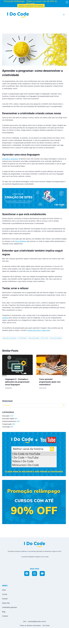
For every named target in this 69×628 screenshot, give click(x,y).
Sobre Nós (6, 603)
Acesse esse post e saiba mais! (38, 330)
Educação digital (34, 338)
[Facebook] (26, 573)
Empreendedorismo (9, 421)
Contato (5, 616)
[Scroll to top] (51, 625)
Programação (7, 424)
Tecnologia (6, 427)
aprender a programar (9, 338)
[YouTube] (42, 573)
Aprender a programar (10, 159)
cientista (5, 318)
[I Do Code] (18, 15)
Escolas (5, 599)
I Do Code (44, 338)
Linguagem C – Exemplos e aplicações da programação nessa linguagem (17, 382)
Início (4, 590)
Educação (5, 416)
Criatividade (22, 338)
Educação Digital (8, 418)
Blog (3, 612)
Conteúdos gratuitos (9, 607)
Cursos (4, 594)
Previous (4, 374)
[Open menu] (63, 14)
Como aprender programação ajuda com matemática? (49, 382)
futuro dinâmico (20, 241)
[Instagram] (34, 573)
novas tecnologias (55, 338)
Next (64, 374)
